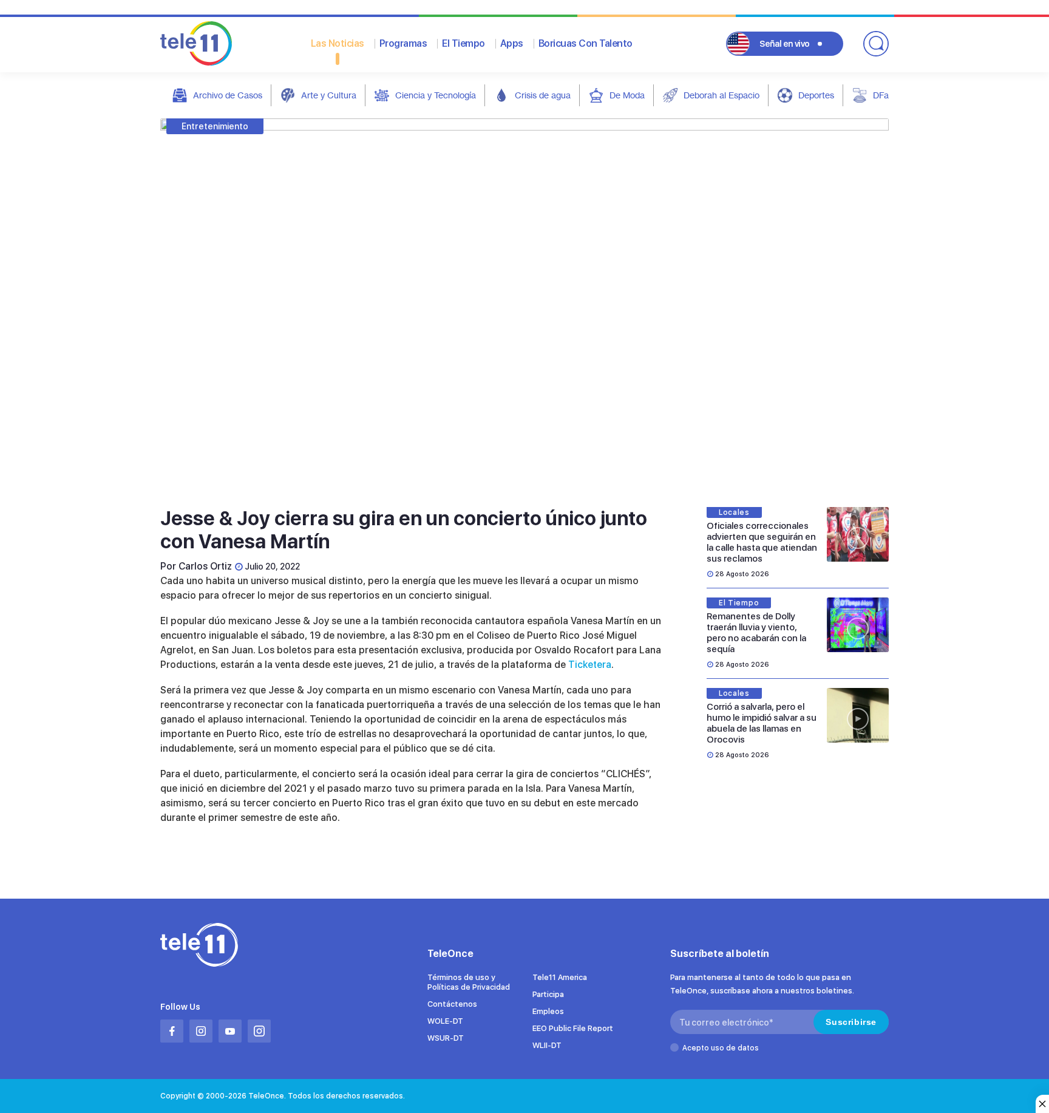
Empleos (548, 1011)
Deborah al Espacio (721, 95)
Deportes (816, 95)
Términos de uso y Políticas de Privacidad (468, 982)
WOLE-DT (445, 1021)
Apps (511, 43)
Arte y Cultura (328, 95)
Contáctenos (452, 1004)
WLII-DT (547, 1045)
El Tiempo (463, 43)
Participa (548, 994)
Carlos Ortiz (205, 566)
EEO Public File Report (572, 1028)
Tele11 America (559, 977)
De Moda (627, 95)
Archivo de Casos (227, 95)
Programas (403, 43)
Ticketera (589, 664)
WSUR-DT (445, 1038)
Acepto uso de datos (720, 1048)
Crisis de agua (543, 95)
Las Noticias (337, 43)
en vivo (784, 44)
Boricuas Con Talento (585, 43)
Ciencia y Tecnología (435, 95)
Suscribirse (851, 1022)
